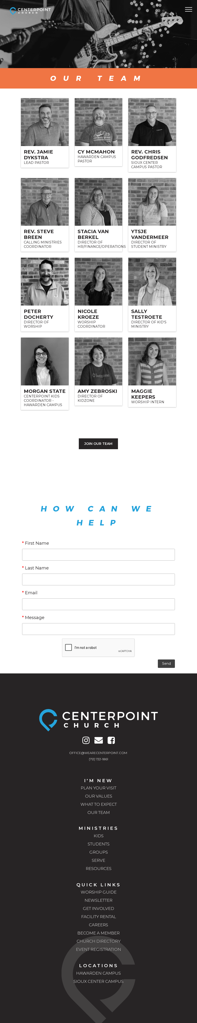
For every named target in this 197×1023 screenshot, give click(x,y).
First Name (35, 543)
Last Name (35, 568)
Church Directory (99, 941)
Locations (98, 965)
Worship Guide (99, 892)
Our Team (98, 812)
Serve (98, 860)
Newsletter (98, 900)
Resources (98, 868)
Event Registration (98, 949)
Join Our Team (98, 443)
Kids (99, 835)
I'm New (98, 780)
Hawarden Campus (98, 973)
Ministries (98, 828)
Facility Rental (98, 916)
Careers (98, 924)
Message (33, 617)
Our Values (98, 796)
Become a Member (98, 933)
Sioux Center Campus (98, 981)
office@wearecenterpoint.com (98, 753)
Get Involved (98, 908)
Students (99, 844)
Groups (98, 852)
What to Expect (98, 804)
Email (29, 592)
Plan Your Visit (98, 788)
